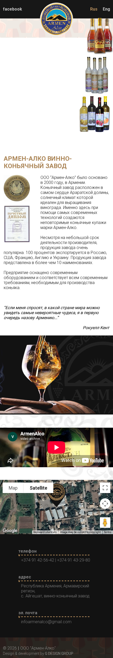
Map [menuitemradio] (13, 488)
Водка (57, 81)
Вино (56, 120)
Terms (107, 532)
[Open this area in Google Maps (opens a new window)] (10, 530)
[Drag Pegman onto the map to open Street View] (105, 522)
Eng (106, 9)
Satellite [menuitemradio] (38, 488)
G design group (59, 653)
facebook (12, 9)
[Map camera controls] (105, 503)
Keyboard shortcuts (45, 532)
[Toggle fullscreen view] (105, 487)
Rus (93, 9)
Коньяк (56, 42)
